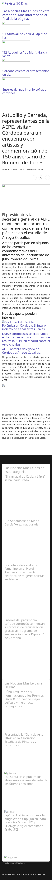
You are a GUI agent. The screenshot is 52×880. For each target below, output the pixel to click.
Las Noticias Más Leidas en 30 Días (24, 685)
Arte (22, 169)
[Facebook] (34, 177)
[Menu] (48, 4)
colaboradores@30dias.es (14, 863)
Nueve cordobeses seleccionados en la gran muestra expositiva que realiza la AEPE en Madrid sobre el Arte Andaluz (26, 339)
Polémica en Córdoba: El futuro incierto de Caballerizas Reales (24, 327)
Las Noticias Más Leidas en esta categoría (24, 470)
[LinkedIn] (47, 177)
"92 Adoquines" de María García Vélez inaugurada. (21, 522)
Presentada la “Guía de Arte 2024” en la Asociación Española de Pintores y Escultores (23, 739)
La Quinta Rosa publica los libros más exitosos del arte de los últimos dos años (25, 780)
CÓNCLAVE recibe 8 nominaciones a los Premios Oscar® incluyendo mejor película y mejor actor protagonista (24, 699)
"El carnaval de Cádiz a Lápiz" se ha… (24, 35)
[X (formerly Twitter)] (41, 177)
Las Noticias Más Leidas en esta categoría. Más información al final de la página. (25, 15)
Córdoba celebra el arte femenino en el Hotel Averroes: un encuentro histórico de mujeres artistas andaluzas (24, 572)
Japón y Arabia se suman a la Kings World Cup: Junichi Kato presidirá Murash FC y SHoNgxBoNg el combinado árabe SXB (25, 822)
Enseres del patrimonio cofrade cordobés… (24, 91)
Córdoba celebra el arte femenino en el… (26, 72)
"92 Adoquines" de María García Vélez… (24, 54)
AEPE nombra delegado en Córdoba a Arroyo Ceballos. (21, 351)
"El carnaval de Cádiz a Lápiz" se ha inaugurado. (24, 478)
